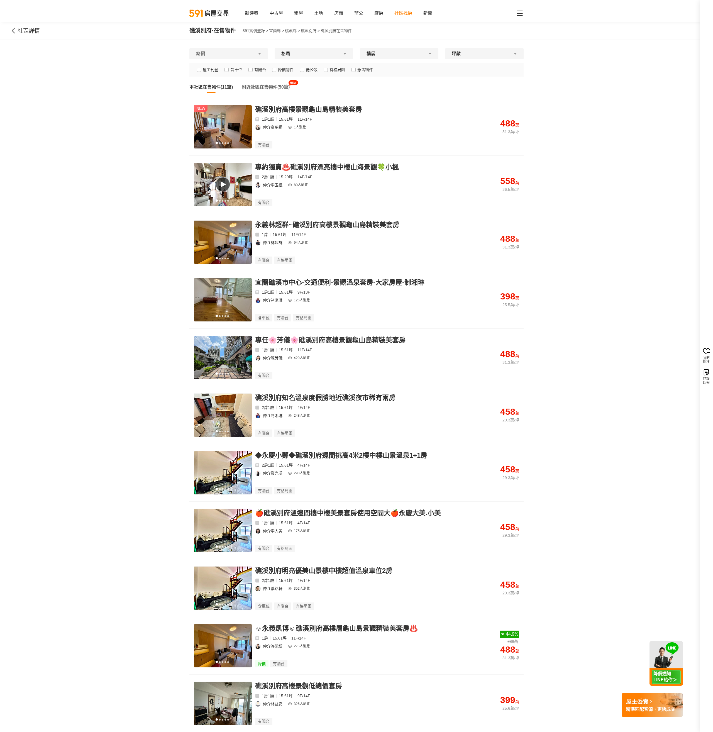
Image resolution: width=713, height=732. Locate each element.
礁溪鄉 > (292, 30)
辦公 (358, 13)
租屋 (298, 13)
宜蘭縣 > (276, 30)
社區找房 (403, 13)
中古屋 (276, 13)
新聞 (427, 13)
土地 (318, 13)
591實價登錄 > (255, 30)
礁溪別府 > (310, 30)
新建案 (251, 13)
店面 (338, 13)
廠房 (378, 13)
